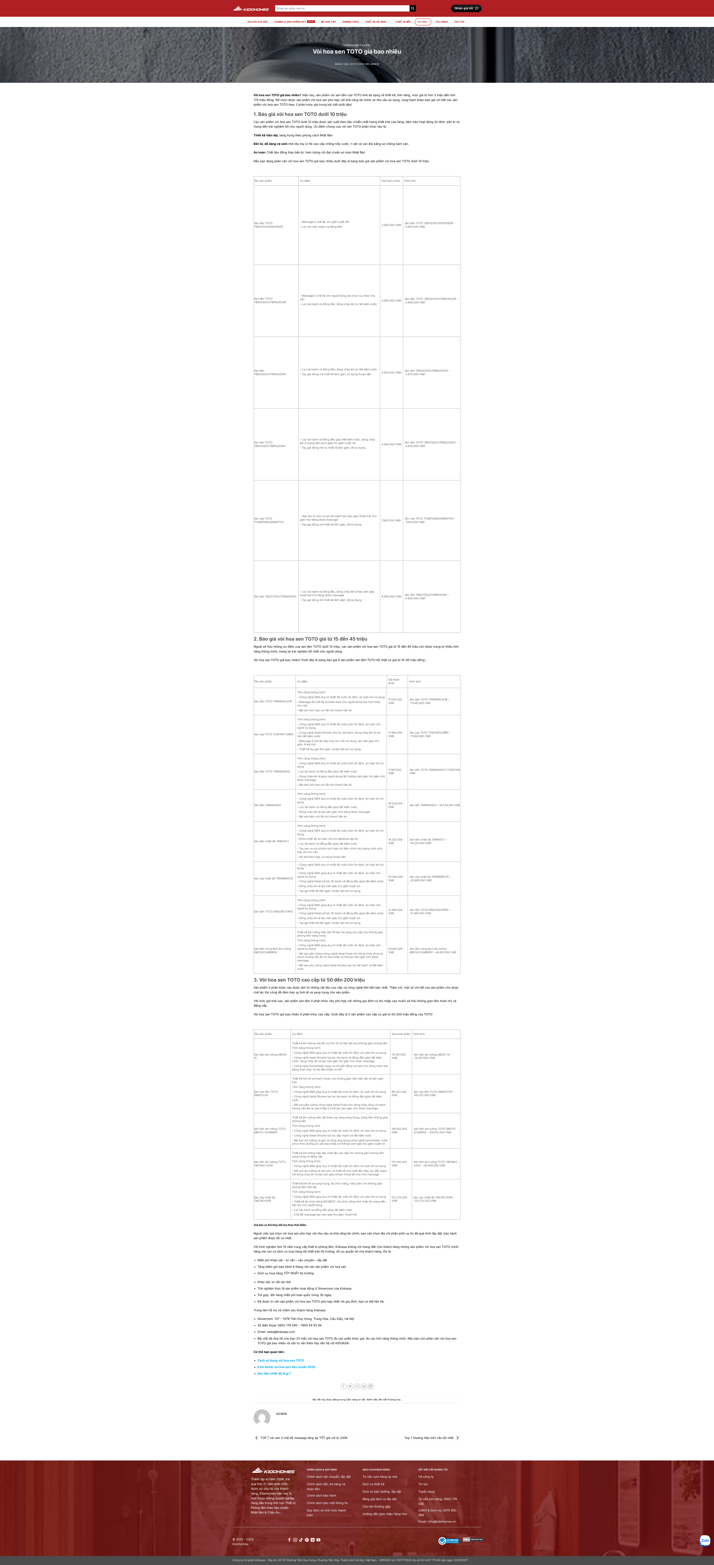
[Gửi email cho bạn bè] (357, 1386)
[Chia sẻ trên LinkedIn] (371, 1386)
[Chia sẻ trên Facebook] (344, 1386)
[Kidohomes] (251, 8)
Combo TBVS (350, 21)
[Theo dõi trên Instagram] (295, 1540)
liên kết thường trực (390, 1399)
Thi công (441, 21)
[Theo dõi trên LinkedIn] (313, 1540)
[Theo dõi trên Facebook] (289, 1540)
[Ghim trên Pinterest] (364, 1386)
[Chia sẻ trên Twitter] (350, 1386)
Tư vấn (422, 21)
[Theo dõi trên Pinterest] (307, 1540)
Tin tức (459, 21)
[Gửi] (413, 8)
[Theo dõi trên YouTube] (318, 1540)
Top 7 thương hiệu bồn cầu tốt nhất (429, 1437)
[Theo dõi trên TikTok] (301, 1540)
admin (374, 64)
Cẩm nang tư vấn (357, 45)
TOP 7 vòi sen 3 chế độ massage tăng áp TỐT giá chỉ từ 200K (304, 1437)
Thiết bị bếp (403, 21)
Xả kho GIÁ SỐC (257, 21)
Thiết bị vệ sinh (375, 21)
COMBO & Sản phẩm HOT (290, 21)
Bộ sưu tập (328, 21)
